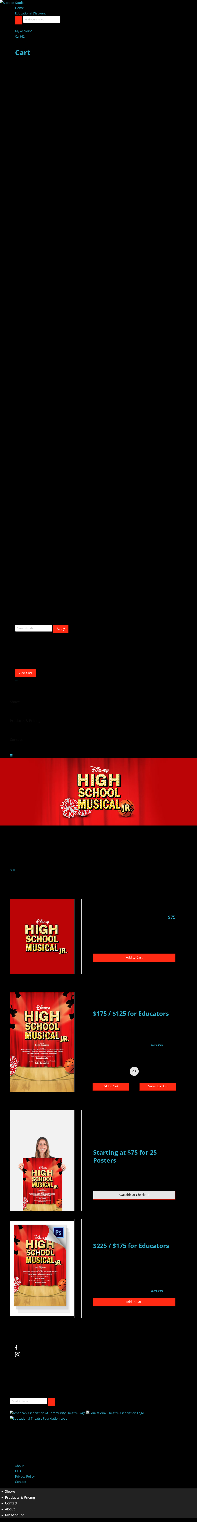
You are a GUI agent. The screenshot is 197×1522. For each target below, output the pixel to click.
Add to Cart (134, 957)
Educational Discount (30, 13)
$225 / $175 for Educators (131, 1245)
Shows (10, 1491)
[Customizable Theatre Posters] (12, 2)
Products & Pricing (20, 1497)
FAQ (18, 1471)
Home (19, 8)
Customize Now (158, 1086)
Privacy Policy (25, 1476)
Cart (20, 36)
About (19, 1466)
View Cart (25, 673)
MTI (12, 870)
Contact (20, 1482)
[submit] (51, 1402)
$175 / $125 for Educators (131, 1013)
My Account (23, 31)
